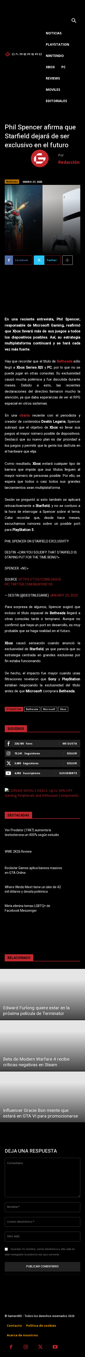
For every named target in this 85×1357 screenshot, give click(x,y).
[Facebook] (11, 1347)
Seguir (72, 753)
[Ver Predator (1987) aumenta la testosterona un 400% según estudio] (73, 833)
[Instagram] (26, 1347)
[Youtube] (55, 1347)
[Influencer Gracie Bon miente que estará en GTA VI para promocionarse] (42, 1096)
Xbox (63, 709)
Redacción (69, 162)
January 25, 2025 (64, 595)
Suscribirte (68, 773)
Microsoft (49, 709)
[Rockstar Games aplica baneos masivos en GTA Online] (73, 871)
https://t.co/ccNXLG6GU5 (40, 579)
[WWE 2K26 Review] (73, 852)
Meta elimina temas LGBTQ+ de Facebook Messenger (27, 908)
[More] (67, 260)
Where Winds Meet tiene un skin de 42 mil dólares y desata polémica (33, 889)
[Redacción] (44, 158)
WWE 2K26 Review (18, 851)
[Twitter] (40, 1347)
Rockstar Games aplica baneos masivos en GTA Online (33, 870)
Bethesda (32, 709)
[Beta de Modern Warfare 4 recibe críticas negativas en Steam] (42, 1045)
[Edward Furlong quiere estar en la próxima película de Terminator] (42, 994)
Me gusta (70, 743)
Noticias (12, 181)
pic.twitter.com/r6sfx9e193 (29, 584)
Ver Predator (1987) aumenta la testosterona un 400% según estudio (32, 832)
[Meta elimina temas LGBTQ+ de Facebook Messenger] (73, 909)
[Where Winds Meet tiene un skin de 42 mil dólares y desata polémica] (73, 890)
